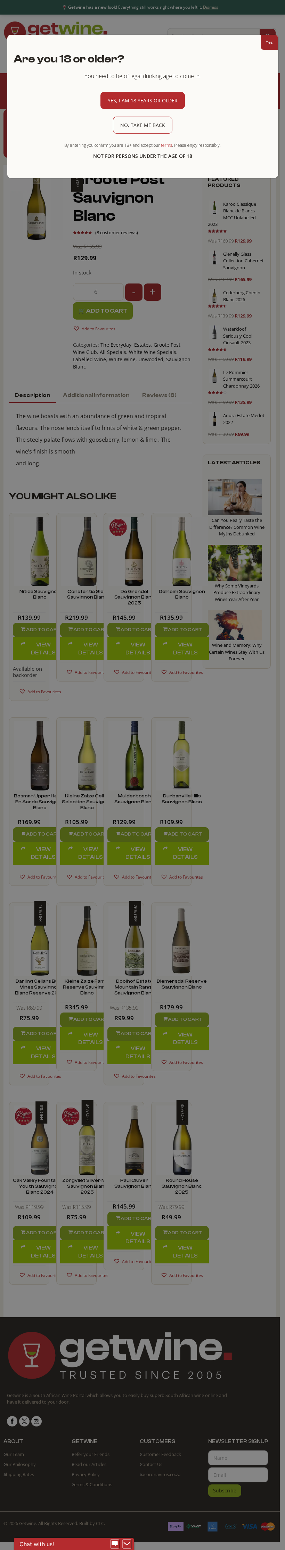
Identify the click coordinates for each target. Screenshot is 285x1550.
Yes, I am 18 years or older (143, 100)
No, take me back (142, 125)
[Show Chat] (114, 1544)
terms (166, 145)
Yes (269, 42)
